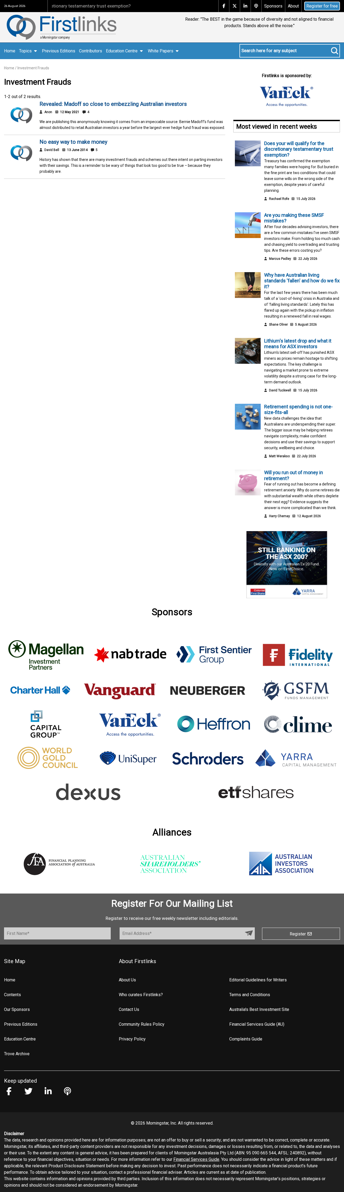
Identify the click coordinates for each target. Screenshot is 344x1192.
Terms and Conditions (249, 994)
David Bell (51, 150)
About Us (127, 979)
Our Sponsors (17, 1009)
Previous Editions (58, 50)
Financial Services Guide (196, 1159)
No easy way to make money (73, 142)
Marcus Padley (280, 259)
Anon (48, 112)
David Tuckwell (280, 390)
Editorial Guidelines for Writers (258, 979)
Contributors (90, 50)
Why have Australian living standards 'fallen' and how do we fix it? (302, 280)
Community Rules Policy (141, 1024)
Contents (12, 994)
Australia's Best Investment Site (259, 1009)
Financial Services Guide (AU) (256, 1024)
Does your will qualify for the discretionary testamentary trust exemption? (298, 149)
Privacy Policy (132, 1039)
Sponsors (273, 6)
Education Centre (20, 1039)
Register (298, 934)
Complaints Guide (245, 1039)
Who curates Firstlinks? (141, 994)
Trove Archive (17, 1053)
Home (9, 50)
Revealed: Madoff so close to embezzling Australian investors (113, 104)
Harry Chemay (279, 516)
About (293, 6)
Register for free (322, 6)
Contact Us (129, 1009)
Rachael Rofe (279, 199)
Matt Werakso (279, 456)
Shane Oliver (278, 324)
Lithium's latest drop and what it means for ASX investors (297, 344)
